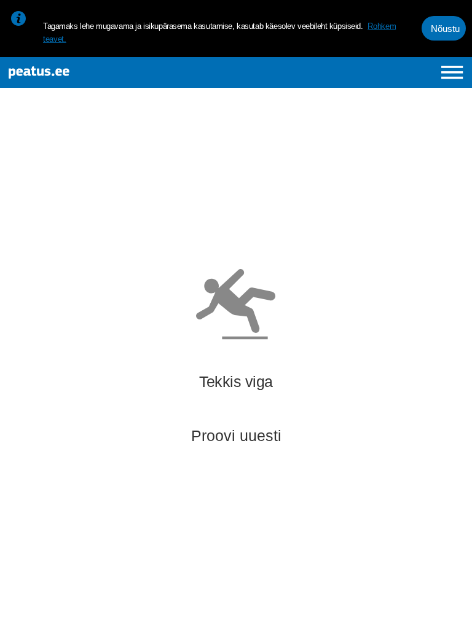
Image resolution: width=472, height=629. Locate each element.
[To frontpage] (90, 72)
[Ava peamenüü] (452, 72)
